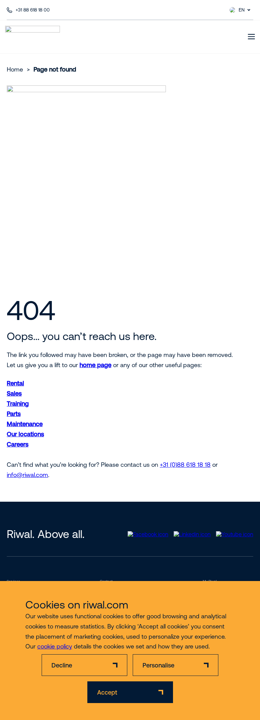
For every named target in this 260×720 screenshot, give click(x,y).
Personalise (158, 665)
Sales (14, 393)
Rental (15, 383)
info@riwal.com (27, 474)
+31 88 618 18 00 (33, 10)
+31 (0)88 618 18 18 (185, 464)
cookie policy (54, 646)
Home (15, 69)
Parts (14, 413)
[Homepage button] (32, 36)
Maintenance (25, 423)
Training (18, 403)
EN (241, 10)
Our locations (25, 434)
